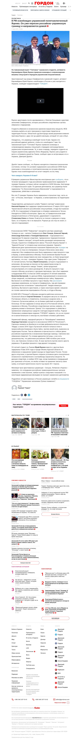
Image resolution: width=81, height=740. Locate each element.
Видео (28, 658)
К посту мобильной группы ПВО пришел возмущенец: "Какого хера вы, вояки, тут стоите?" (54, 494)
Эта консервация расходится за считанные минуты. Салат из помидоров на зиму (20, 463)
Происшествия (16, 656)
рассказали (57, 281)
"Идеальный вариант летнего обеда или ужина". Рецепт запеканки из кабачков (26, 609)
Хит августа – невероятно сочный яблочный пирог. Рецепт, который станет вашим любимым (25, 581)
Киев (42, 629)
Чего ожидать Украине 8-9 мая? (24, 175)
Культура (14, 646)
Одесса (42, 636)
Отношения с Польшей (59, 10)
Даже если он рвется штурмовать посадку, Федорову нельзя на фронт (55, 501)
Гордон (13, 15)
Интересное (15, 663)
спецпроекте (64, 379)
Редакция (15, 674)
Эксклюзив (29, 651)
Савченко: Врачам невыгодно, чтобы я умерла (38, 431)
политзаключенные (27, 399)
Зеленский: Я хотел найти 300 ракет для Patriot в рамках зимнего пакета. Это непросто (25, 542)
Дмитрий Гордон (61, 630)
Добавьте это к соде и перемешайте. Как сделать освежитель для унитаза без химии (26, 590)
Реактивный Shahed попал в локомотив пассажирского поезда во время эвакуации (57, 600)
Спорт (14, 643)
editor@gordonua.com (62, 699)
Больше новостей (25, 562)
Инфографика (16, 660)
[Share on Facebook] (22, 395)
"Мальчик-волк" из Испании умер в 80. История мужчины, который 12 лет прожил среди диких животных (57, 574)
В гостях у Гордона (45, 6)
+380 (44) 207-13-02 (41, 699)
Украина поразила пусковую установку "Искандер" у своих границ (24, 549)
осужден (62, 247)
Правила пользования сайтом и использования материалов (32, 676)
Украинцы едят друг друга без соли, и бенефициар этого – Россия (55, 486)
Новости (14, 6)
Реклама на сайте (17, 677)
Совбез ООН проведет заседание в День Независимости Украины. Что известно (24, 511)
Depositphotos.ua (36, 717)
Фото (27, 655)
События (20, 434)
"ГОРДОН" (43, 84)
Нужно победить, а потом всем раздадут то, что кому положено (54, 508)
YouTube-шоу (30, 665)
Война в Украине (17, 629)
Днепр (42, 646)
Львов (42, 632)
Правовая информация (16, 682)
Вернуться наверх (60, 702)
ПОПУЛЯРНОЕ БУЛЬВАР (20, 567)
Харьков (43, 643)
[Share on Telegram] (29, 395)
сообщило (59, 179)
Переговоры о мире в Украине (40, 10)
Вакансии (15, 671)
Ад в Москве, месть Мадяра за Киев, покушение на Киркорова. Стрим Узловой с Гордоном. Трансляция (56, 610)
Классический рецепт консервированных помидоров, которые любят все (25, 572)
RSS (59, 673)
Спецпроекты (30, 668)
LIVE (27, 648)
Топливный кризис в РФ (20, 10)
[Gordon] (44, 3)
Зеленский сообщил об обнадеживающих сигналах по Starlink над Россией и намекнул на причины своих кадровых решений (25, 487)
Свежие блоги (47, 478)
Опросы (28, 661)
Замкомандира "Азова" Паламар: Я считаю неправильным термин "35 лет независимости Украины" (56, 592)
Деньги (14, 636)
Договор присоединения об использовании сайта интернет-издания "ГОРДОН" (32, 692)
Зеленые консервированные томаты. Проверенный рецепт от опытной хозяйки (39, 463)
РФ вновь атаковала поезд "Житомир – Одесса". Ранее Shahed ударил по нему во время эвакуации (25, 535)
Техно (13, 649)
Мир (39, 434)
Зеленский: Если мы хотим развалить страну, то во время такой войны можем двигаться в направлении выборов (25, 527)
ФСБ (19, 399)
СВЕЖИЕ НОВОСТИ (19, 480)
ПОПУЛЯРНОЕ (46, 569)
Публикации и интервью (28, 6)
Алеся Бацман (63, 661)
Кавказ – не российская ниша (52, 481)
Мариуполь (44, 649)
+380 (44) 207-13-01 (20, 699)
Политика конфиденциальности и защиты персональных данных (32, 684)
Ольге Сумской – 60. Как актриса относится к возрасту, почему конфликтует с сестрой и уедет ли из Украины (60, 463)
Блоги (56, 6)
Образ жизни (16, 653)
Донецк (42, 639)
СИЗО (13, 399)
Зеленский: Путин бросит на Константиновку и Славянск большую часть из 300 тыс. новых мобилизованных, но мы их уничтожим (25, 556)
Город (42, 626)
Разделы (28, 626)
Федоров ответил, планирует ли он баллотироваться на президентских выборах (56, 583)
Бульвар (63, 6)
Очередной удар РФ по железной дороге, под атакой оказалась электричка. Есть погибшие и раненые (25, 519)
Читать (63, 406)
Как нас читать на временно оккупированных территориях (17, 688)
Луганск (43, 653)
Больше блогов (55, 514)
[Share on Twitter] (25, 395)
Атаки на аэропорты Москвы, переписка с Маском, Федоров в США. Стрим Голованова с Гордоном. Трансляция (25, 497)
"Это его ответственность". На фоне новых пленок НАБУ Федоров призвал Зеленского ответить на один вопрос (26, 505)
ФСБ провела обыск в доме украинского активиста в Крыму (19, 431)
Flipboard (61, 670)
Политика (19, 15)
